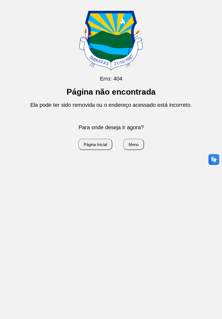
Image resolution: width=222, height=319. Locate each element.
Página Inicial (95, 144)
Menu (134, 144)
